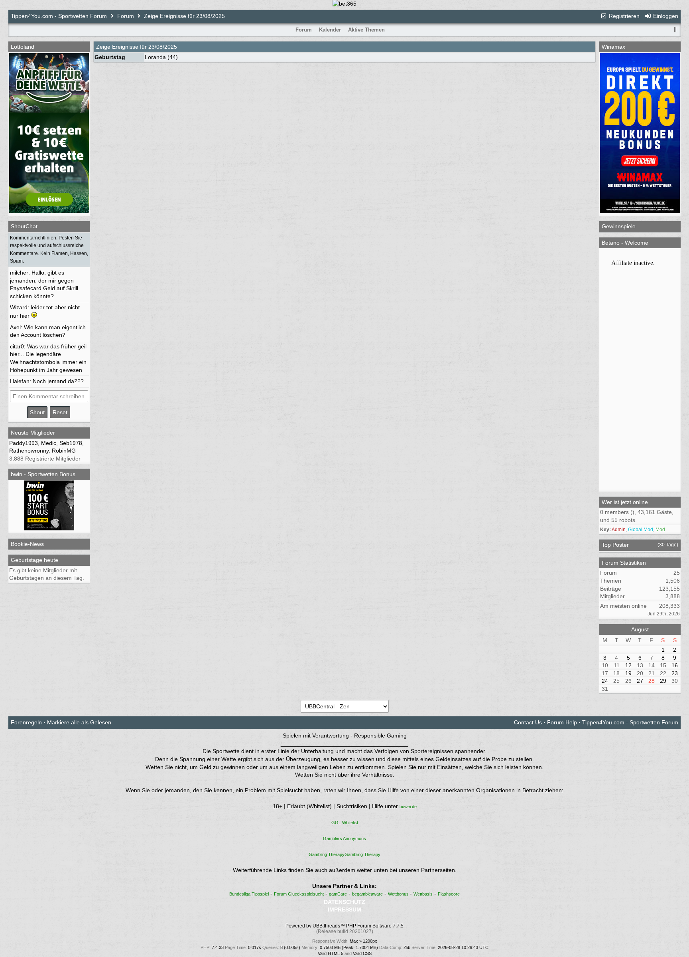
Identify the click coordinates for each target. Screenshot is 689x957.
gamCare (338, 894)
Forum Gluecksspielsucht (299, 894)
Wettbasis (423, 894)
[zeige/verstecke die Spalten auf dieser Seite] (675, 29)
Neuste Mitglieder (33, 432)
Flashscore (449, 894)
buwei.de (408, 806)
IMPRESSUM (344, 909)
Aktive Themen (366, 30)
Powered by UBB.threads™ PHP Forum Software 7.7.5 (344, 926)
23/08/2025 (162, 47)
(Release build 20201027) (344, 931)
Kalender (330, 30)
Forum (125, 16)
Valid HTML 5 (330, 953)
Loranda (155, 57)
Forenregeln (26, 722)
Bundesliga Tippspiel (249, 894)
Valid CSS (362, 953)
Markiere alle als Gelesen (79, 722)
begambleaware (367, 894)
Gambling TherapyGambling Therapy (344, 854)
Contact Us (528, 722)
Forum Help (562, 722)
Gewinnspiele (619, 226)
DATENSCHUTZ (344, 902)
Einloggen (665, 16)
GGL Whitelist (344, 822)
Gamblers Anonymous (344, 838)
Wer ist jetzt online (625, 502)
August (640, 629)
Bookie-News (27, 544)
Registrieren (623, 16)
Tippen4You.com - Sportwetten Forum (59, 16)
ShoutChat (24, 226)
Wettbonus (399, 894)
